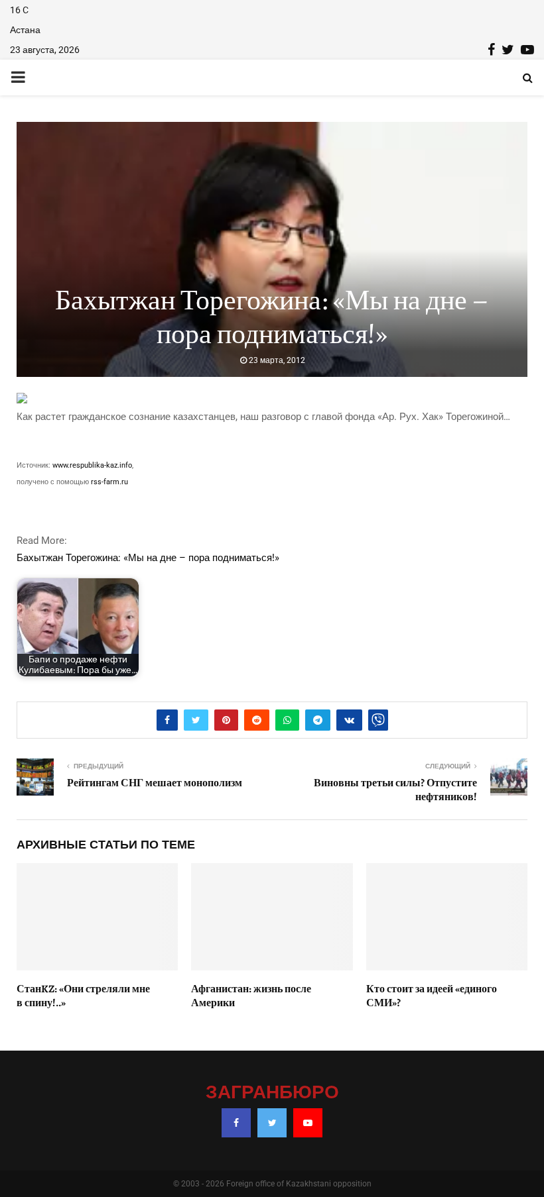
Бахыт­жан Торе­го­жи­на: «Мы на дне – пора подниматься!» (148, 558)
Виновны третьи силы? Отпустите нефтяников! (395, 790)
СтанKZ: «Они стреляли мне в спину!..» (83, 996)
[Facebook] (236, 1122)
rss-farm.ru (109, 482)
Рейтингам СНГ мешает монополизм (154, 783)
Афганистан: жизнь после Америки (251, 996)
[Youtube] (307, 1122)
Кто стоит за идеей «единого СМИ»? (431, 996)
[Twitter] (272, 1122)
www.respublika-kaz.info (92, 465)
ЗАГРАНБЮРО (272, 1093)
